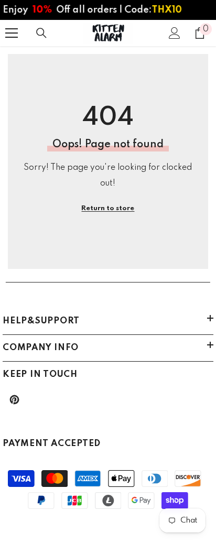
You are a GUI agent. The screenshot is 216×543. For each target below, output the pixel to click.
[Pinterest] (14, 399)
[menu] (11, 33)
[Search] (41, 33)
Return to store (107, 208)
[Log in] (174, 33)
